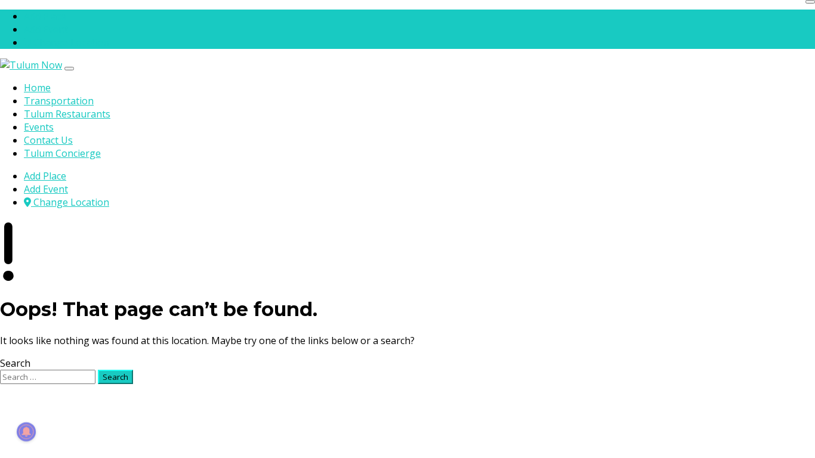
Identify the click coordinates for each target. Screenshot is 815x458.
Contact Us (48, 140)
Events (39, 127)
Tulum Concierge (62, 153)
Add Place (45, 16)
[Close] (810, 2)
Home (37, 87)
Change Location (70, 42)
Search (15, 363)
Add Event (46, 29)
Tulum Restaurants (67, 113)
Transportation (59, 100)
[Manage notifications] (26, 431)
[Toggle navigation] (69, 68)
